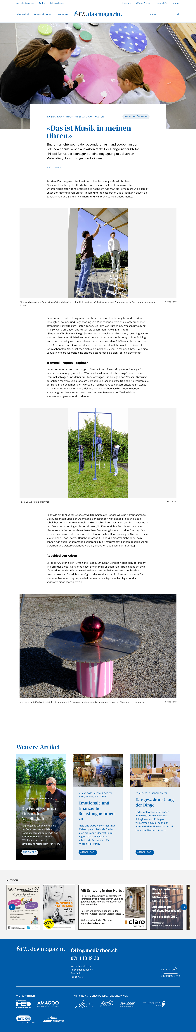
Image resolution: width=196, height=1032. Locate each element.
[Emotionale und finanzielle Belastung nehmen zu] (98, 807)
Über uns (126, 3)
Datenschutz (170, 976)
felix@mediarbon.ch (94, 950)
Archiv (42, 3)
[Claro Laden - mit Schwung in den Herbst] (76, 907)
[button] (12, 907)
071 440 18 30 (85, 958)
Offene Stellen (143, 3)
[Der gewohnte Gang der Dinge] (155, 807)
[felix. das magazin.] (98, 14)
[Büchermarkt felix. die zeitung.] (130, 907)
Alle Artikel (22, 14)
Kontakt (176, 3)
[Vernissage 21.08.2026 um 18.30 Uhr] (166, 907)
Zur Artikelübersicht (136, 116)
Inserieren (62, 14)
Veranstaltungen (42, 14)
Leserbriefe (161, 3)
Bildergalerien (57, 3)
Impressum (169, 969)
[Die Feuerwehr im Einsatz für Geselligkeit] (41, 826)
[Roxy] (22, 907)
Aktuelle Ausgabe (25, 3)
